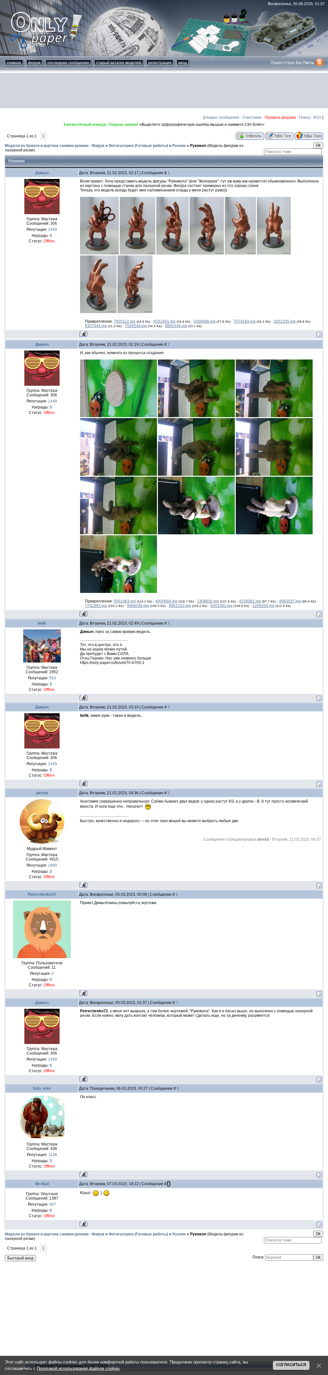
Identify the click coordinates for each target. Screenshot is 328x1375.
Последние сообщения (68, 63)
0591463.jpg (125, 601)
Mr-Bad (42, 1184)
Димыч (42, 173)
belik (41, 623)
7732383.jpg (96, 605)
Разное (179, 145)
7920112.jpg (124, 321)
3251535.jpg (285, 321)
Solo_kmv (42, 1088)
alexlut (42, 793)
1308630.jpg (208, 601)
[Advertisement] (164, 90)
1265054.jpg (263, 605)
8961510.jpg (180, 605)
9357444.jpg (96, 326)
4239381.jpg (250, 601)
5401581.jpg (221, 605)
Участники (251, 117)
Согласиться (291, 1365)
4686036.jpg (138, 605)
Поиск (304, 117)
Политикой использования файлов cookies (78, 1368)
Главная (14, 63)
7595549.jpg (136, 326)
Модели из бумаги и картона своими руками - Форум (54, 145)
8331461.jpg (164, 321)
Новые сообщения (222, 117)
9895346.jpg (176, 326)
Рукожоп (198, 145)
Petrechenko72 (42, 894)
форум (34, 63)
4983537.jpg (290, 601)
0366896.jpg (204, 321)
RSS (317, 117)
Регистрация (159, 63)
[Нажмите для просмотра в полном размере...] (99, 253)
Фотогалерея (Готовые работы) (138, 145)
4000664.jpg (166, 601)
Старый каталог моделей (118, 63)
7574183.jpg (245, 321)
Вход (182, 63)
